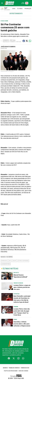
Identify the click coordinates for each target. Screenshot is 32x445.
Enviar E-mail (4, 48)
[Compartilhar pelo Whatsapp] (30, 41)
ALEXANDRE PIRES (5, 264)
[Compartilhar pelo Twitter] (27, 41)
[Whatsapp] (23, 358)
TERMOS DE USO (25, 367)
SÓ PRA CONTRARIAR (23, 260)
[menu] (2, 3)
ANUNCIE (5, 367)
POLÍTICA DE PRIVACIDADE (10, 370)
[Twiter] (14, 358)
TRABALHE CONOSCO (14, 367)
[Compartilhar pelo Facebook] (24, 41)
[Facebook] (9, 358)
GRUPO (14, 260)
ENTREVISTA (4, 260)
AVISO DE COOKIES (23, 370)
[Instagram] (18, 358)
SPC (10, 260)
